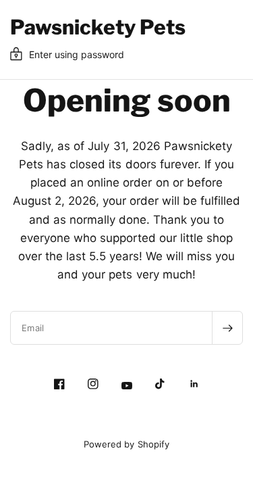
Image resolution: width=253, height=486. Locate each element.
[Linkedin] (194, 384)
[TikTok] (160, 384)
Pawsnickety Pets (98, 27)
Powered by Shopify (126, 444)
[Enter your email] (227, 328)
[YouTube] (126, 385)
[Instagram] (93, 384)
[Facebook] (59, 384)
